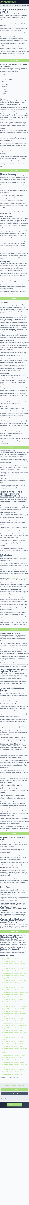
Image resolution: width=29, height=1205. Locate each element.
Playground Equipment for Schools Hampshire (13, 982)
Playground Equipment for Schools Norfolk (12, 999)
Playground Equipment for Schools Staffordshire (14, 1028)
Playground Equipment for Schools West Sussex (14, 985)
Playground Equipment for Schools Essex (12, 961)
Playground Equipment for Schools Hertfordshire (14, 963)
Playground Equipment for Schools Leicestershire (14, 1001)
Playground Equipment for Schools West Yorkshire (14, 1043)
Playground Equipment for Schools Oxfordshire (13, 989)
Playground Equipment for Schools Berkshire (13, 975)
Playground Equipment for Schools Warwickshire (14, 997)
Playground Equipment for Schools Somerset (13, 1011)
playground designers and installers (17, 578)
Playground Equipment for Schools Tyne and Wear (14, 1064)
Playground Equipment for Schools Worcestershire (14, 1013)
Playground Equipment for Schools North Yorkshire (14, 1048)
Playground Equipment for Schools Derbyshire (13, 1020)
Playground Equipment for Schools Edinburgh (13, 1071)
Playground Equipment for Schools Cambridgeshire (14, 978)
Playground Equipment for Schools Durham (13, 1062)
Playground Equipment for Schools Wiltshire (13, 994)
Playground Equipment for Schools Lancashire (13, 1059)
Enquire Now (14, 60)
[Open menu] (28, 2)
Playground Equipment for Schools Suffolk (12, 987)
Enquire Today (14, 629)
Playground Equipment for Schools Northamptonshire (15, 992)
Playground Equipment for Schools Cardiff (12, 1030)
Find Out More (14, 931)
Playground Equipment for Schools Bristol (12, 1018)
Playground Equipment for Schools (9, 1077)
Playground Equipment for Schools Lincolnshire (14, 1023)
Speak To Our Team (14, 447)
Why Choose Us (14, 1093)
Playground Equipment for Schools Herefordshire (14, 1025)
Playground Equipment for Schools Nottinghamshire (15, 1016)
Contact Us (15, 298)
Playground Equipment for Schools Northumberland (15, 1067)
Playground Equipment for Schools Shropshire (13, 1035)
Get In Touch (14, 170)
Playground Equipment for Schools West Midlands (14, 1009)
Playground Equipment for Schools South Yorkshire (14, 1032)
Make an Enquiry (15, 1105)
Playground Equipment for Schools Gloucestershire (14, 1006)
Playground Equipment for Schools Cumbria (13, 1069)
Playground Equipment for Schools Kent (12, 966)
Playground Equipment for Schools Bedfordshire (14, 970)
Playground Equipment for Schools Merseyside (13, 1055)
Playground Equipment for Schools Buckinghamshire (15, 973)
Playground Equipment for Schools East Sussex (14, 980)
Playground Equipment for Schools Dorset (12, 1004)
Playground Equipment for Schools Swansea (13, 1046)
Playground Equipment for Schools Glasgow (13, 1074)
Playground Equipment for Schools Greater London (14, 959)
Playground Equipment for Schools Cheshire (13, 1041)
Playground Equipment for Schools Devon (12, 1057)
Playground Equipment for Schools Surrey (12, 968)
